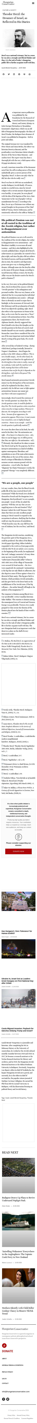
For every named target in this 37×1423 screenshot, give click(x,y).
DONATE (7, 1351)
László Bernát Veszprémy (18, 1098)
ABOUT (4, 1359)
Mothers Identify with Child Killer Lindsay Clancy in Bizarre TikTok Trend (18, 1311)
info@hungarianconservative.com (15, 1392)
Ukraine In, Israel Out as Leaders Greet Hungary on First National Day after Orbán (17, 981)
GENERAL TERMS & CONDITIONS (12, 1365)
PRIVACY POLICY (7, 1372)
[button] (33, 3)
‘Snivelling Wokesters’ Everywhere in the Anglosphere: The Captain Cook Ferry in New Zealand (18, 1254)
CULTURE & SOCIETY (9, 10)
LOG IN (4, 1379)
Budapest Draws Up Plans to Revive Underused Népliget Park (18, 1199)
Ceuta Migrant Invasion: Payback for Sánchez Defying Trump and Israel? (18, 1029)
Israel (7, 1098)
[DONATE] (4, 1345)
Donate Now (18, 851)
